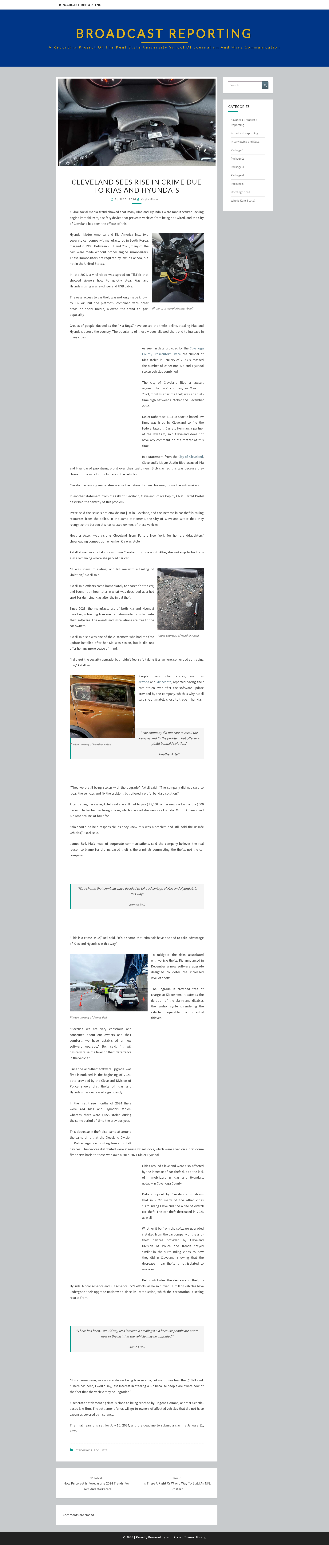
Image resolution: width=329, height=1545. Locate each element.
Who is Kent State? (243, 200)
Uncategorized (240, 192)
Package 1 (237, 150)
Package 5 (237, 183)
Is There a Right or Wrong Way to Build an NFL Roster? (177, 1483)
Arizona (143, 682)
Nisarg (201, 1537)
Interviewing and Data (91, 1450)
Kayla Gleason (152, 199)
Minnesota (163, 682)
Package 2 (237, 158)
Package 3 (237, 167)
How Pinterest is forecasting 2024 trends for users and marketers (96, 1483)
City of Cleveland (190, 456)
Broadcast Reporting (80, 4)
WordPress (174, 1537)
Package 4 (237, 175)
